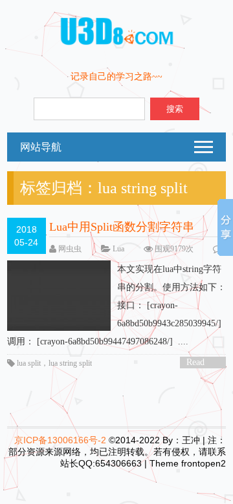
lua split (29, 363)
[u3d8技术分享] (117, 43)
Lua (118, 248)
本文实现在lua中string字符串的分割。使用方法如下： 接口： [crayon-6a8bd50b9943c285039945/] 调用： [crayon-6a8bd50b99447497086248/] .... (116, 305)
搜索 (174, 109)
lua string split (70, 363)
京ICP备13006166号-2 (60, 440)
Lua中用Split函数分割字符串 (121, 226)
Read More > (200, 362)
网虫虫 (70, 248)
